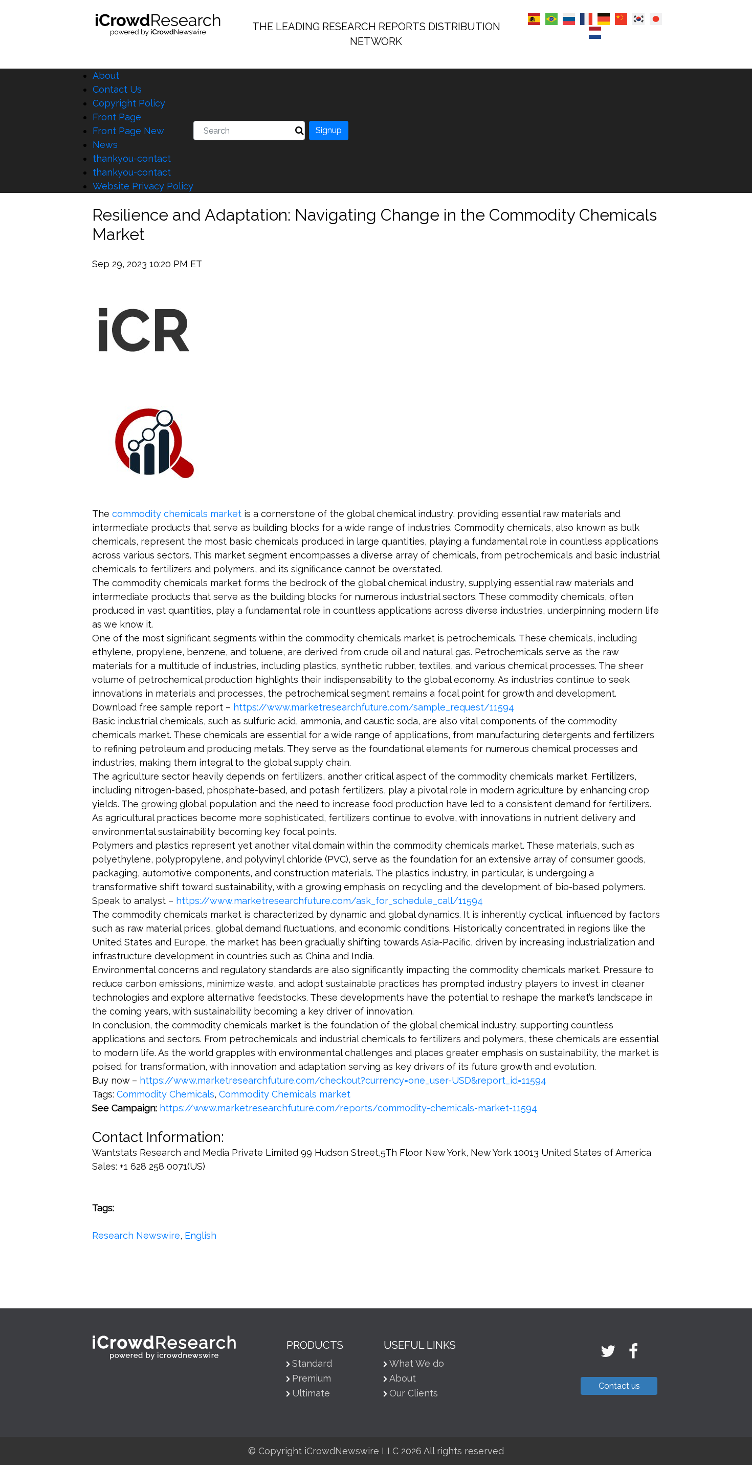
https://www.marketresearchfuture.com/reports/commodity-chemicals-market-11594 (348, 1108)
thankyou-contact (132, 158)
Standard (312, 1363)
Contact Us (117, 89)
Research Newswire (136, 1235)
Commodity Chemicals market (284, 1094)
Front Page (117, 117)
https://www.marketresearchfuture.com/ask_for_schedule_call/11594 (329, 900)
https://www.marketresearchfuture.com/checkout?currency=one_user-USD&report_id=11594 (343, 1080)
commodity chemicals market (176, 513)
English (200, 1235)
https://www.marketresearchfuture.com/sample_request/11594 (373, 707)
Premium (311, 1378)
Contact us (619, 1386)
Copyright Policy (129, 103)
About (106, 75)
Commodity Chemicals (165, 1094)
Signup (329, 130)
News (105, 144)
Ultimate (311, 1393)
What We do (416, 1363)
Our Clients (413, 1393)
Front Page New (128, 130)
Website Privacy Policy (143, 186)
